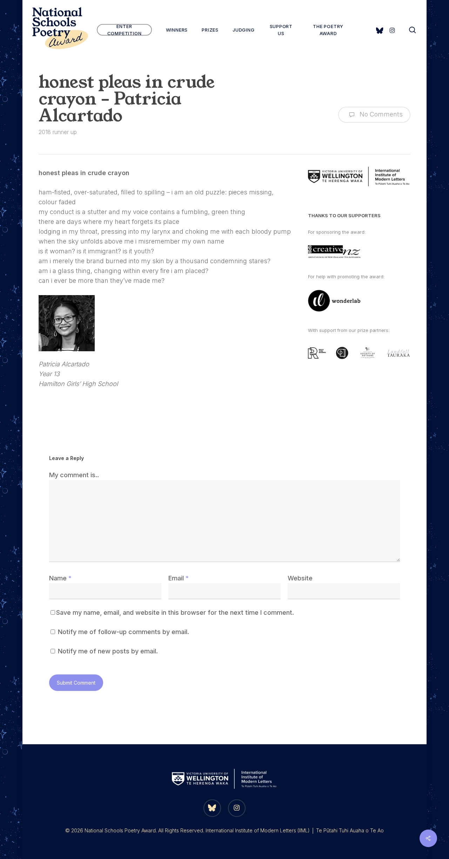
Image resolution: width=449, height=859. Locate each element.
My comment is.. (74, 475)
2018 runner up (58, 131)
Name (60, 578)
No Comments (380, 114)
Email (178, 578)
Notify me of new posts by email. (108, 651)
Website (300, 578)
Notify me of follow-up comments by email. (123, 631)
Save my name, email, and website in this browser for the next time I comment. (175, 612)
